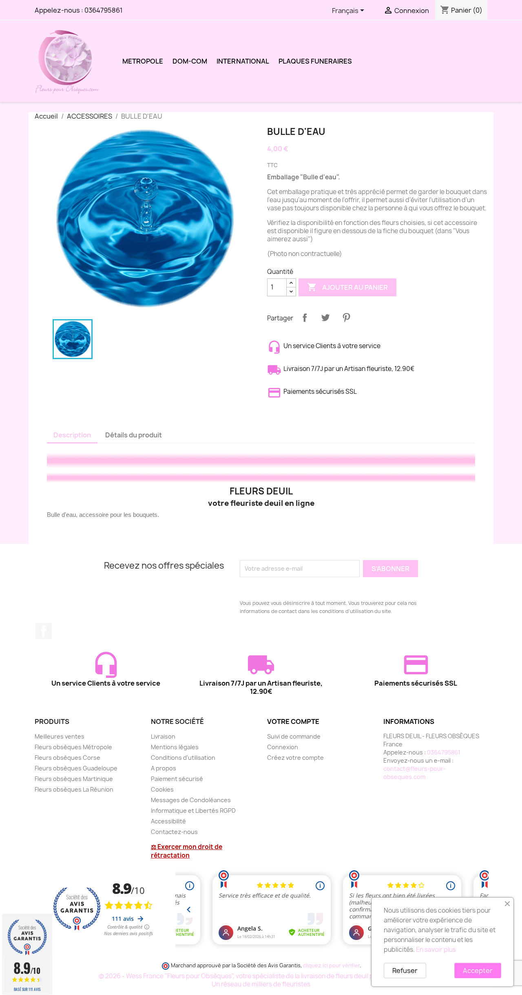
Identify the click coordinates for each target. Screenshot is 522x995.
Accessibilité (168, 821)
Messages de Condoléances (191, 800)
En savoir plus (436, 949)
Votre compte (293, 721)
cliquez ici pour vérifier (331, 965)
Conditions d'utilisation (183, 757)
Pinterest (346, 317)
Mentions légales (175, 747)
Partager (304, 317)
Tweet (325, 317)
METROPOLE (142, 61)
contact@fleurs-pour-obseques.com (414, 773)
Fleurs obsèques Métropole (73, 747)
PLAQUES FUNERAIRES (315, 61)
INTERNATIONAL (243, 61)
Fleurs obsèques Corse (67, 757)
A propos (163, 768)
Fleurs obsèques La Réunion (74, 789)
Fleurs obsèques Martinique (74, 779)
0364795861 (103, 10)
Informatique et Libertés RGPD (193, 810)
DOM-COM (190, 61)
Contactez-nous (174, 832)
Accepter (478, 970)
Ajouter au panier (347, 287)
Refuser (405, 970)
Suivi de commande (294, 736)
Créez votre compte (295, 757)
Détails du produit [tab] (133, 434)
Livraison (163, 736)
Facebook (43, 631)
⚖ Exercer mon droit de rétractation (186, 851)
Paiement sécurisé (177, 779)
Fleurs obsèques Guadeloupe (76, 768)
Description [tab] (72, 434)
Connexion (282, 747)
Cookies (162, 789)
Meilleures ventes (59, 736)
